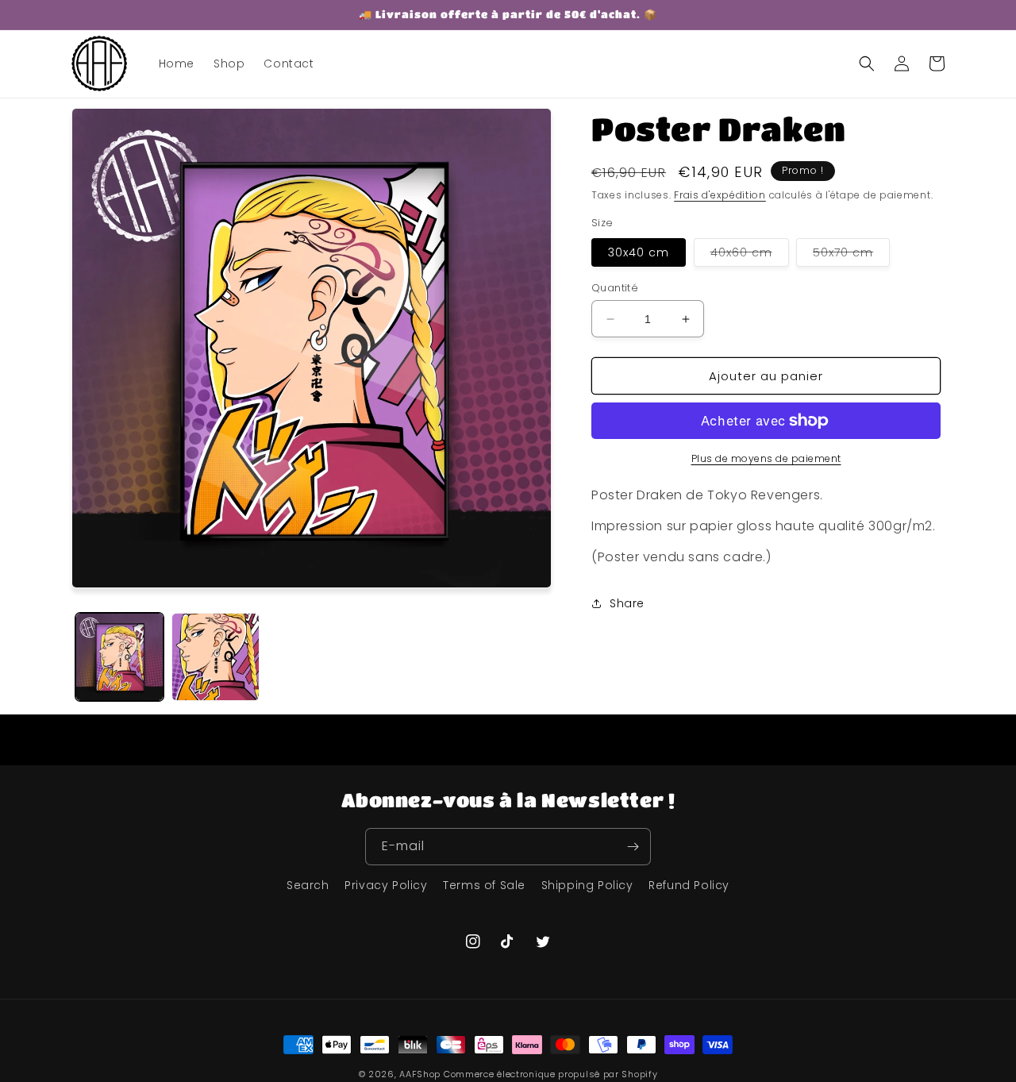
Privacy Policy (385, 885)
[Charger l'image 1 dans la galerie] (119, 657)
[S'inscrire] (632, 846)
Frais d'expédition (720, 195)
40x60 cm (749, 255)
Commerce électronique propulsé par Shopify (550, 1074)
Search (308, 885)
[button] (866, 63)
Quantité (614, 287)
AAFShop (420, 1074)
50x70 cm (851, 255)
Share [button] (627, 603)
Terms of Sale (484, 885)
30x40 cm (638, 252)
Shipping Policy (587, 885)
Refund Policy (688, 885)
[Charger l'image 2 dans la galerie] (215, 657)
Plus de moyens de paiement (766, 458)
